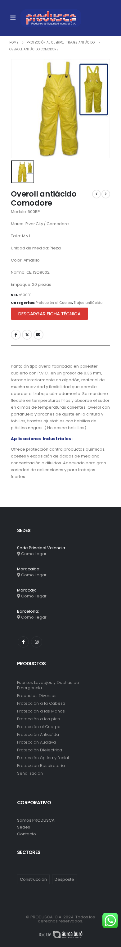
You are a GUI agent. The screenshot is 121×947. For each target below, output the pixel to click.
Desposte (64, 879)
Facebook (16, 335)
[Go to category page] (60, 692)
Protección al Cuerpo (54, 302)
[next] (105, 194)
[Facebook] (23, 642)
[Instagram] (36, 642)
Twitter (27, 335)
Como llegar (34, 554)
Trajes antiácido (88, 302)
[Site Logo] (51, 18)
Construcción (33, 879)
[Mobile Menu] (13, 18)
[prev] (96, 194)
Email (38, 335)
